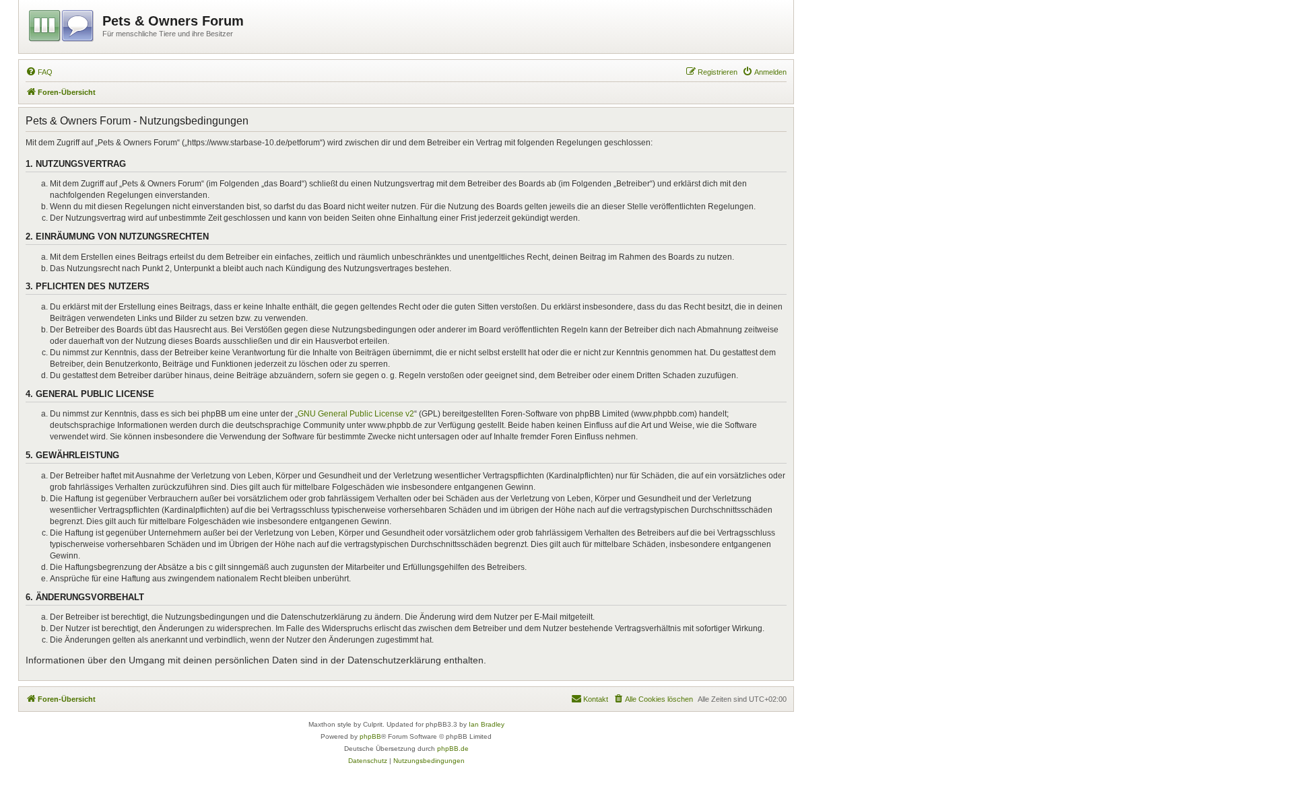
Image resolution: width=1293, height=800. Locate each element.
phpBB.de (453, 748)
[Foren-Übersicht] (62, 23)
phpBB (370, 736)
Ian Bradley (486, 724)
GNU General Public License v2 (356, 414)
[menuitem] (39, 72)
